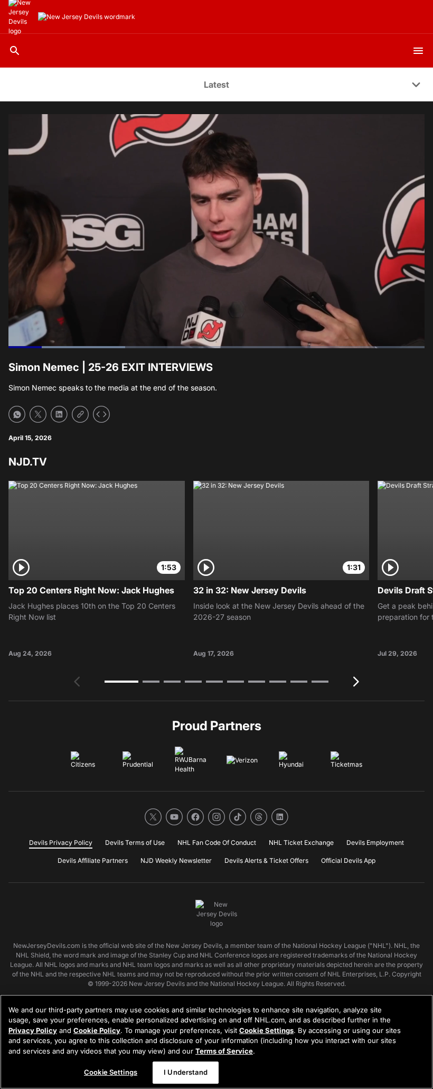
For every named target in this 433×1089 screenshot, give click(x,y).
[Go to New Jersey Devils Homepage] (86, 17)
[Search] (14, 50)
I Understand (186, 1072)
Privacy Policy (32, 1030)
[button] (121, 682)
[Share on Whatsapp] (16, 414)
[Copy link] (80, 414)
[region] (216, 1041)
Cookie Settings (266, 1030)
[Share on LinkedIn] (59, 414)
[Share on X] (38, 414)
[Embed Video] (101, 414)
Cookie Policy (96, 1030)
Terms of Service (224, 1051)
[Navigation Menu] (418, 50)
